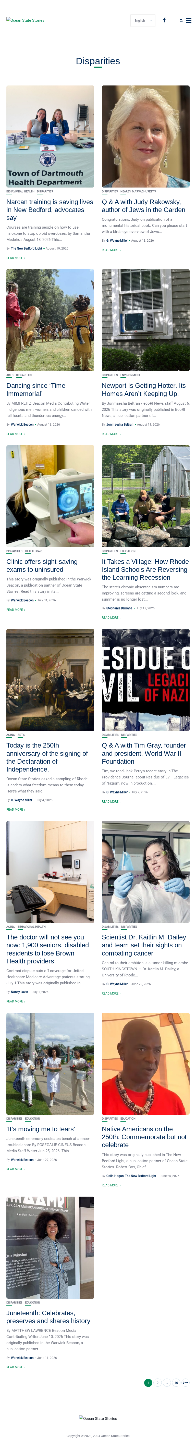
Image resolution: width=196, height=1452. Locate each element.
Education (128, 551)
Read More (14, 258)
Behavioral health (20, 191)
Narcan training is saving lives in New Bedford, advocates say (49, 209)
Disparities (45, 191)
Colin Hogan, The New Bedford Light (131, 1176)
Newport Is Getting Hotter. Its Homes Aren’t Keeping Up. (144, 389)
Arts (10, 375)
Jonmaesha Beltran (119, 424)
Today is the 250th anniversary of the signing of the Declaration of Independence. (47, 757)
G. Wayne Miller (117, 240)
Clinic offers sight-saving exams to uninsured (42, 565)
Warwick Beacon (22, 424)
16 (176, 1383)
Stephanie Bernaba (119, 608)
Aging (10, 735)
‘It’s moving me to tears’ (40, 1129)
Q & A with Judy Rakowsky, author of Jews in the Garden (143, 206)
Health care (34, 551)
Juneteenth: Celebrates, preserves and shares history (48, 1317)
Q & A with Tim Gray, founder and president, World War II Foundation (144, 753)
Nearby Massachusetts (138, 191)
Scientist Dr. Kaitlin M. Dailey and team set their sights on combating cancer (144, 945)
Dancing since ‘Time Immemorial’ (35, 389)
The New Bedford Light (26, 248)
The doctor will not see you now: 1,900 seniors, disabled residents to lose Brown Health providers (47, 949)
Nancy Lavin (19, 992)
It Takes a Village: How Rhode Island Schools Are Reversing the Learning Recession (145, 569)
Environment (130, 375)
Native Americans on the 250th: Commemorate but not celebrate (144, 1137)
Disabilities (110, 735)
